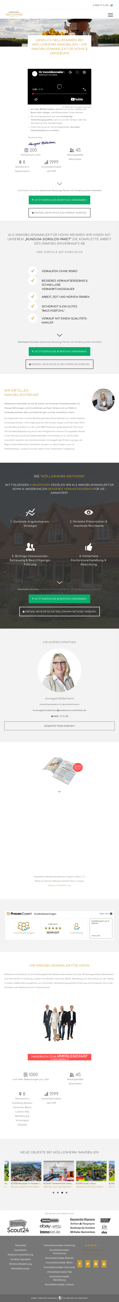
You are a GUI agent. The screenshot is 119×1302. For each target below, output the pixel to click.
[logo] (17, 14)
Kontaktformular (20, 1268)
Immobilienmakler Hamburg (59, 1245)
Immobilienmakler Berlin (59, 1263)
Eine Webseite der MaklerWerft (75, 1298)
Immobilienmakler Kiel (59, 1272)
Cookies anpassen (20, 1259)
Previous (9, 1175)
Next (110, 1175)
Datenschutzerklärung (20, 1255)
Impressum (20, 1250)
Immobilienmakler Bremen (59, 1258)
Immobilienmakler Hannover (59, 1267)
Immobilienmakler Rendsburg (59, 1278)
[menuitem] (109, 15)
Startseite (20, 1245)
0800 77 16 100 (101, 5)
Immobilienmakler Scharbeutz (59, 1252)
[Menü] (109, 15)
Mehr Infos (104, 913)
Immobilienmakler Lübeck (59, 1284)
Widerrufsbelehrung (20, 1264)
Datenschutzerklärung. (59, 885)
